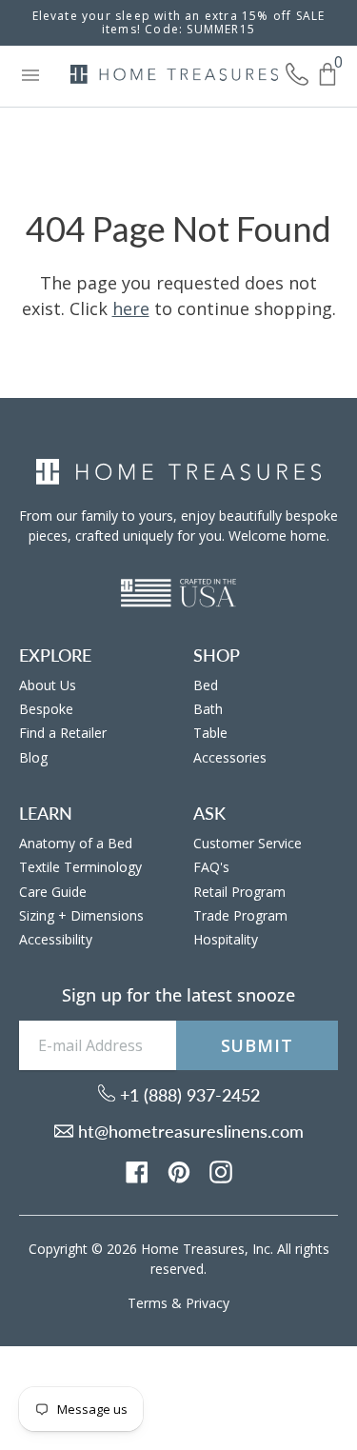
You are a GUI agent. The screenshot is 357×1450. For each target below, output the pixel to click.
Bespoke (46, 709)
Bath (208, 709)
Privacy (207, 1303)
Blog (33, 757)
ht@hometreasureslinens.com (188, 1131)
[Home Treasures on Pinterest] (179, 1171)
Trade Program (240, 915)
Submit (257, 1045)
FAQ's (211, 867)
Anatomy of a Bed (75, 843)
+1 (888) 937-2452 (187, 1094)
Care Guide (53, 892)
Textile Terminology (80, 867)
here (130, 308)
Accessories (230, 757)
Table (210, 733)
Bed (205, 685)
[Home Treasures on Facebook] (137, 1171)
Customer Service (247, 843)
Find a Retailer (63, 733)
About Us (47, 685)
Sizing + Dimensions (81, 915)
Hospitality (225, 939)
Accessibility (55, 939)
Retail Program (239, 892)
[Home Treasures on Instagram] (220, 1171)
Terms (148, 1303)
